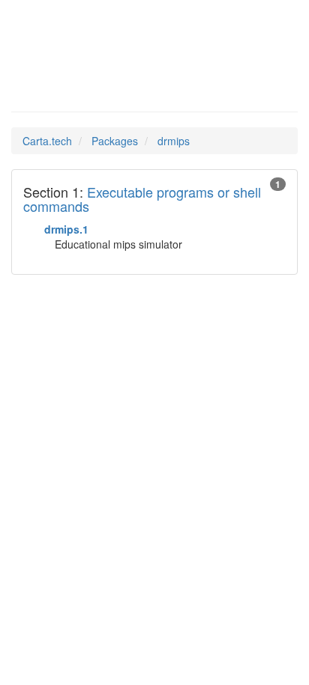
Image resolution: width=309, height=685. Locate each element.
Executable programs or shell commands (142, 199)
